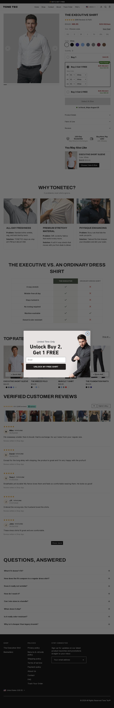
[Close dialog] (88, 333)
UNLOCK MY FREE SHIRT (46, 367)
